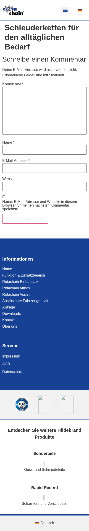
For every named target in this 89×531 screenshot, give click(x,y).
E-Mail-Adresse (16, 161)
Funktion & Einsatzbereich (23, 275)
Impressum (11, 356)
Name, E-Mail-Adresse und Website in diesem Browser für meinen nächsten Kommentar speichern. (39, 205)
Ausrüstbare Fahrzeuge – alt (25, 301)
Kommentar (12, 84)
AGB (6, 364)
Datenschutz (12, 372)
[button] (65, 10)
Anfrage (8, 307)
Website (9, 179)
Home (7, 269)
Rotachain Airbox (16, 288)
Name (8, 142)
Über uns (9, 326)
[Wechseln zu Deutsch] (80, 10)
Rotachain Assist (15, 294)
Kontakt (8, 320)
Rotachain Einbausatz (20, 282)
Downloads (11, 314)
